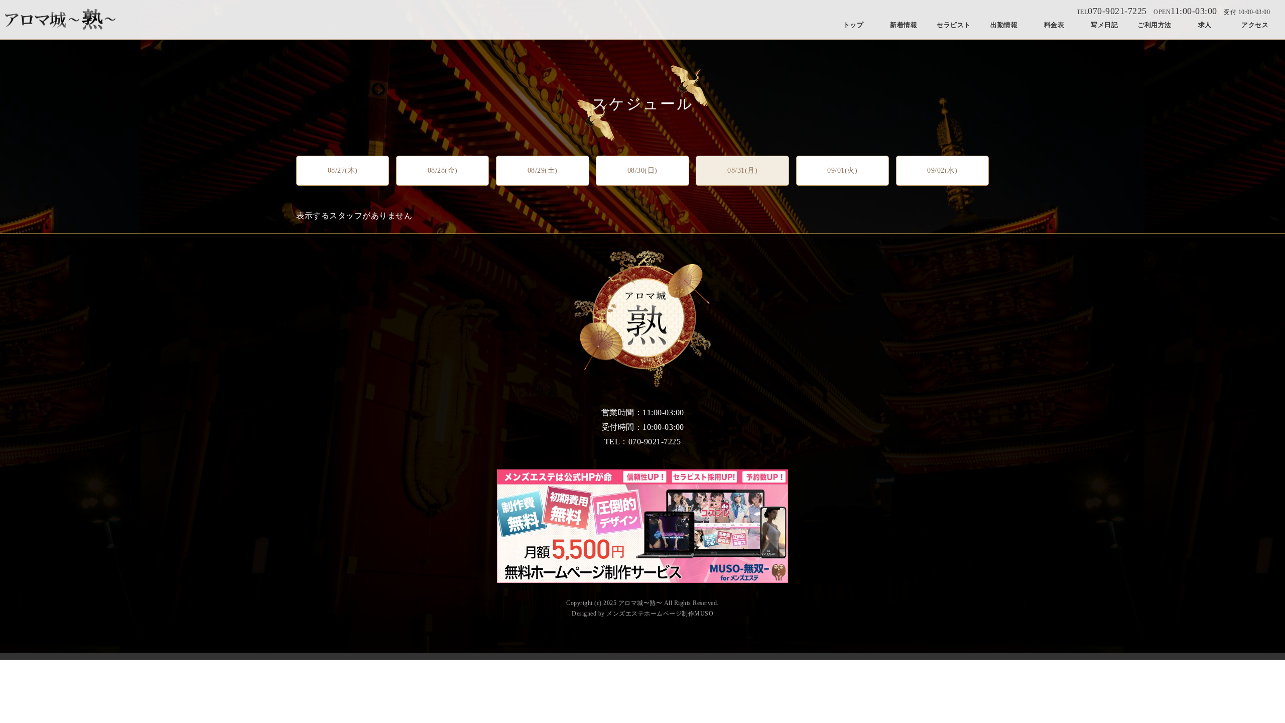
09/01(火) (842, 170)
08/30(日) (642, 170)
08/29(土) (543, 170)
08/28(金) (443, 170)
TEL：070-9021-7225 (642, 441)
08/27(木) (343, 170)
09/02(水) (942, 170)
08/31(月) (742, 170)
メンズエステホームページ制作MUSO (659, 613)
